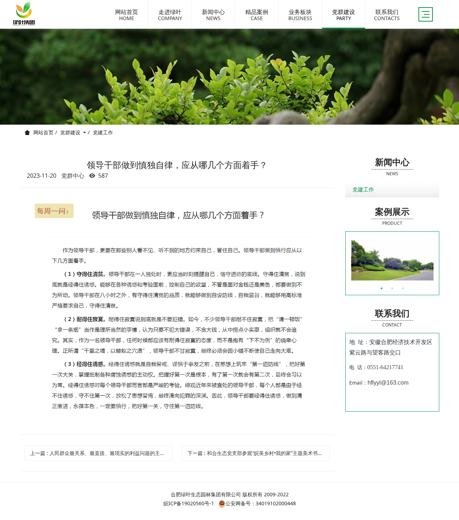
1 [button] (381, 288)
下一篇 (259, 453)
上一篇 (101, 453)
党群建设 (71, 132)
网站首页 (43, 132)
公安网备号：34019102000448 (261, 503)
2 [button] (392, 288)
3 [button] (403, 288)
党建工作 (103, 132)
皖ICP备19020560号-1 (189, 503)
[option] (392, 259)
